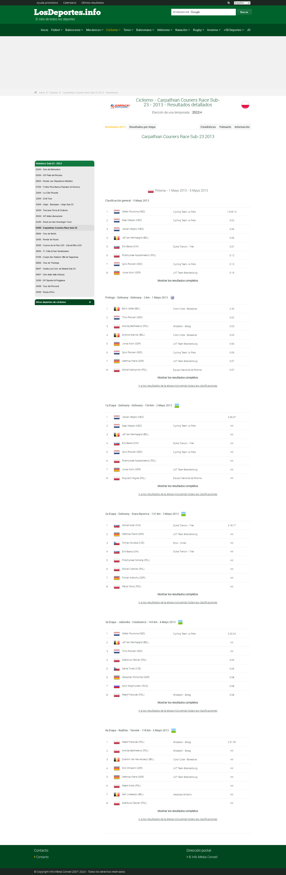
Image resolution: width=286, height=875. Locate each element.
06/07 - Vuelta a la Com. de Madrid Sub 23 (55, 269)
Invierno (212, 30)
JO (248, 30)
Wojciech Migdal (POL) (134, 478)
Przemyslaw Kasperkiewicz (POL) (139, 255)
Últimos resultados (92, 2)
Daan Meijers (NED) (132, 220)
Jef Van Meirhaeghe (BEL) (135, 237)
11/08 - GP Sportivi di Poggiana (50, 280)
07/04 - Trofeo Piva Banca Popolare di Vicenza (58, 187)
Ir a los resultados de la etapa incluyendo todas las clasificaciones (178, 385)
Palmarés (225, 127)
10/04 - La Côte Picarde (47, 193)
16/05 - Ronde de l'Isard (47, 239)
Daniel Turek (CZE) (131, 668)
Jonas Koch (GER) (131, 272)
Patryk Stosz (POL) (131, 586)
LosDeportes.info (48, 13)
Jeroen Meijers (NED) (133, 228)
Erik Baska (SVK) (130, 246)
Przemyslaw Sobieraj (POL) (136, 560)
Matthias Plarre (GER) (133, 360)
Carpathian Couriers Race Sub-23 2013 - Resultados (90, 92)
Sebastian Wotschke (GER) (136, 677)
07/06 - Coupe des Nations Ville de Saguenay (57, 257)
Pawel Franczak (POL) (133, 694)
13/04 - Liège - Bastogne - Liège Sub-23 (54, 204)
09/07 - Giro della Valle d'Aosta (50, 274)
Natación (181, 30)
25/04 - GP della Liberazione (49, 216)
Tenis (127, 30)
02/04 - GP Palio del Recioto (49, 175)
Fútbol (55, 30)
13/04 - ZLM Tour (44, 198)
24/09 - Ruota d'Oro (45, 292)
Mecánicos (93, 30)
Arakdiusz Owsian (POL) (134, 659)
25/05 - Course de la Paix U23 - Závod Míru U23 (59, 245)
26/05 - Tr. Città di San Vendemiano (52, 251)
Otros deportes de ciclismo (51, 302)
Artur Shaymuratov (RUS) (135, 685)
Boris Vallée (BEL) (131, 308)
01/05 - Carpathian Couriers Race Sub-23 (56, 228)
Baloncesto (73, 30)
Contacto (42, 857)
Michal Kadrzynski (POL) (134, 369)
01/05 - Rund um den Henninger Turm (54, 222)
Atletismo (163, 30)
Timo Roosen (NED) (132, 317)
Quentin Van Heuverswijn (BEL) (138, 759)
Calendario (69, 2)
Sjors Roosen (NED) (132, 263)
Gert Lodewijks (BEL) (133, 794)
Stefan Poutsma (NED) (133, 211)
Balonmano (144, 30)
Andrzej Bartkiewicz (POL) (135, 325)
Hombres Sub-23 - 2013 (49, 163)
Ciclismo (112, 30)
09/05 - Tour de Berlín (46, 233)
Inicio (44, 30)
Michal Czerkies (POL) (133, 568)
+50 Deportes (232, 30)
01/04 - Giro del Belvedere (48, 169)
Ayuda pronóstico (47, 2)
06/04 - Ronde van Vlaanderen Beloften (54, 181)
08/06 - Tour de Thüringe (47, 263)
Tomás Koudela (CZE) (133, 542)
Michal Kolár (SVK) (131, 525)
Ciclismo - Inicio (44, 155)
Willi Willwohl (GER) (132, 767)
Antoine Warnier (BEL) (133, 334)
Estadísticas (208, 127)
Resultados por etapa (142, 127)
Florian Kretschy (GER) (133, 577)
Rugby (197, 30)
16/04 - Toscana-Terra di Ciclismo (52, 210)
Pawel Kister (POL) (131, 785)
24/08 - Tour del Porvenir (47, 286)
